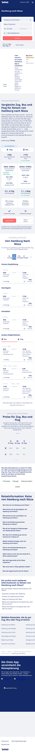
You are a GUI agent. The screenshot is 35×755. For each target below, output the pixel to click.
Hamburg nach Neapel (8, 628)
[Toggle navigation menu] (33, 2)
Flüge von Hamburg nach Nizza (12, 599)
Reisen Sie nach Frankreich (22, 651)
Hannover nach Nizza (8, 644)
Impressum (5, 741)
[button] (10, 29)
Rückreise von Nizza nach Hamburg (13, 594)
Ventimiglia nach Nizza (8, 636)
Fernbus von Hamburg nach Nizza (13, 596)
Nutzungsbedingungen (18, 741)
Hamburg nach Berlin (8, 625)
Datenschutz (5, 744)
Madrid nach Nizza (7, 640)
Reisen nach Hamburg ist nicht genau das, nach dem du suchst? (17, 603)
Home (3, 651)
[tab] (9, 339)
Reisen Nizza (5, 653)
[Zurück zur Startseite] (4, 2)
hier (23, 405)
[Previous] (5, 442)
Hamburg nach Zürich (8, 632)
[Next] (31, 256)
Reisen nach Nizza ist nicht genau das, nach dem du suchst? (16, 608)
